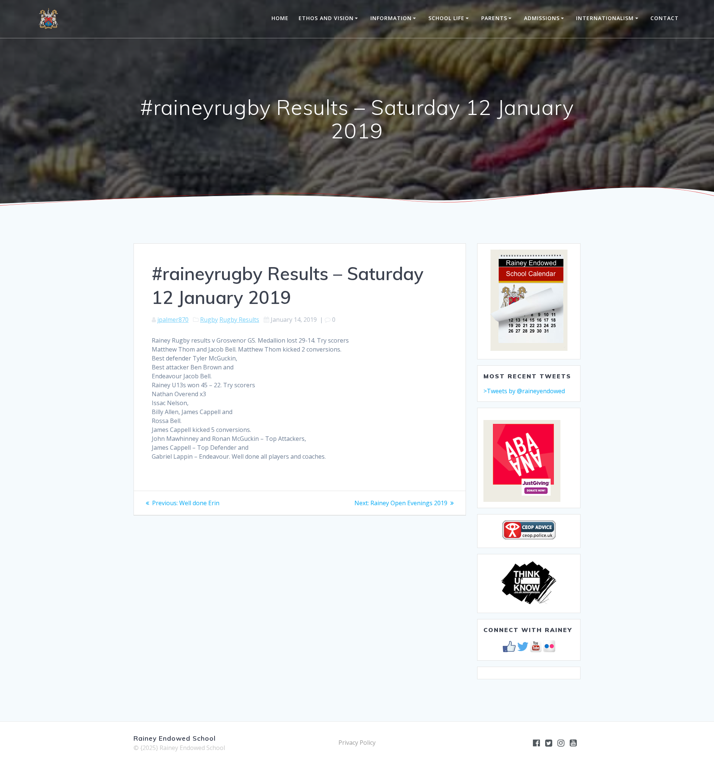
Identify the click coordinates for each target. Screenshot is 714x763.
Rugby (209, 319)
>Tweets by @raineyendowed (524, 391)
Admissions (542, 18)
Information (391, 18)
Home (280, 18)
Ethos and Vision (326, 18)
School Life (446, 18)
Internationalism (605, 18)
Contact (664, 18)
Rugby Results (239, 319)
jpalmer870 (173, 319)
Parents (494, 18)
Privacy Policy (357, 742)
